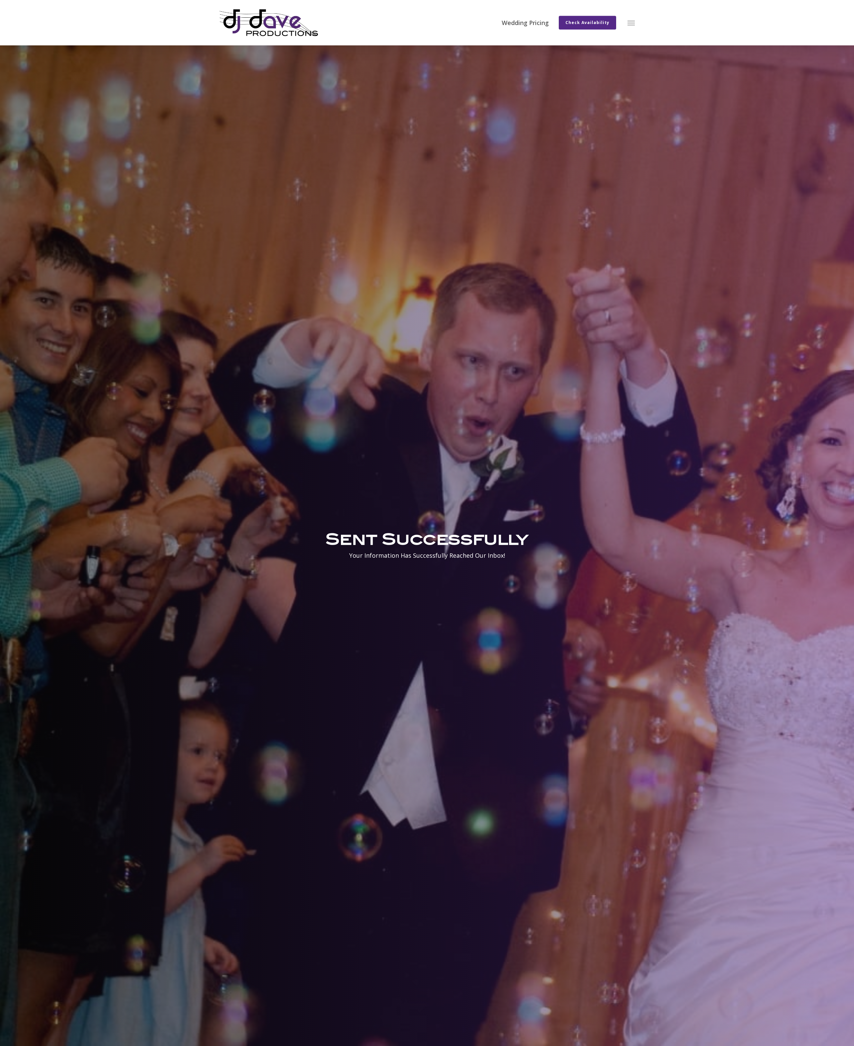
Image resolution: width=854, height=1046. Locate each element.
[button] (631, 22)
